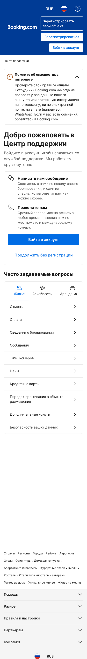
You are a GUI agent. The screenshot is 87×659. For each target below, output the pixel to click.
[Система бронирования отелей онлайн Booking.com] (22, 27)
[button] (43, 77)
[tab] (19, 291)
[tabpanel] (43, 367)
